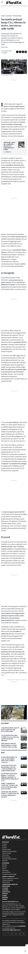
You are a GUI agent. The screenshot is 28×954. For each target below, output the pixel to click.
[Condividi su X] (23, 52)
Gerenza (5, 897)
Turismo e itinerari (7, 880)
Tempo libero (6, 882)
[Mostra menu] (2, 2)
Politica (4, 846)
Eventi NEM (6, 886)
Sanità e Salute (6, 849)
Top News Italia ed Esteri (9, 859)
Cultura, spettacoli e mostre (10, 878)
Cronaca (4, 844)
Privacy (4, 899)
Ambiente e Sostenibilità (9, 851)
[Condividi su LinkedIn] (20, 52)
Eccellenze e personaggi (9, 874)
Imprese (4, 865)
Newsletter (6, 892)
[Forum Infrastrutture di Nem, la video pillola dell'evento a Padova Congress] (24, 758)
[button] (14, 712)
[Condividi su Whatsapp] (25, 52)
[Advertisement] (14, 9)
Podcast (5, 894)
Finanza (4, 867)
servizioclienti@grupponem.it (11, 930)
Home (3, 16)
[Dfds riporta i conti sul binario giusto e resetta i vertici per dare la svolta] (24, 746)
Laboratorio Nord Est (10, 884)
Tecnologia (5, 870)
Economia (9, 16)
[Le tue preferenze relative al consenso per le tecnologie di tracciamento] (25, 951)
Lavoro (4, 868)
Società (4, 848)
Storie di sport (6, 857)
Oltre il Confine (6, 853)
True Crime (5, 855)
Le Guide (5, 888)
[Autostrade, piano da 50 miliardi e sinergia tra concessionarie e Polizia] (21, 145)
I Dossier (5, 890)
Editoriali (4, 861)
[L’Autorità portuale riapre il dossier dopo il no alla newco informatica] (24, 730)
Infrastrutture (17, 16)
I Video (4, 895)
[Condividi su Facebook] (17, 52)
